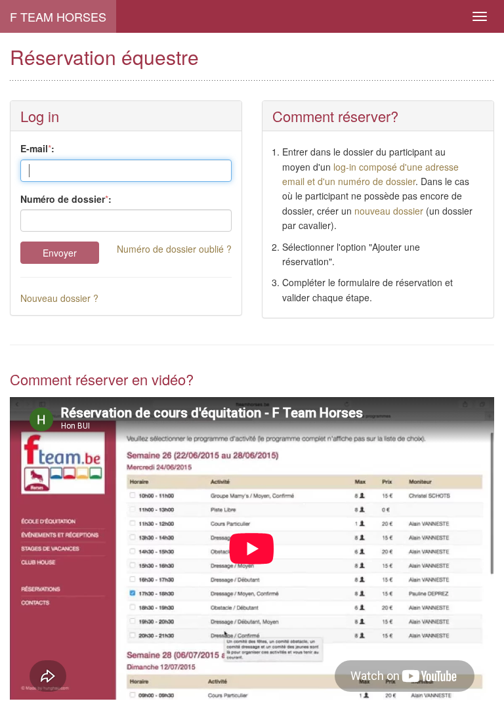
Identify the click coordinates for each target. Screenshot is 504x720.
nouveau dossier (388, 210)
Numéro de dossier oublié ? (174, 248)
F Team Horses (58, 16)
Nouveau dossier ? (59, 298)
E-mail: (37, 148)
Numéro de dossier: (66, 198)
